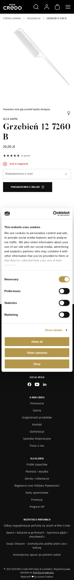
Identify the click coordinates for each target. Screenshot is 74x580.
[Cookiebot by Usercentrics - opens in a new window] (53, 213)
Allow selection (37, 352)
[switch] (64, 291)
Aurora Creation (46, 576)
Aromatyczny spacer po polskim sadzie (37, 554)
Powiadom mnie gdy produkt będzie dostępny (26, 109)
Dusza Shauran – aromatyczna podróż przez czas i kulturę (37, 545)
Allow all (37, 341)
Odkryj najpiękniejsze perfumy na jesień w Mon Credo (37, 525)
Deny (37, 363)
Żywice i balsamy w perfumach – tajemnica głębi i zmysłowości (37, 534)
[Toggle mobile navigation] (68, 7)
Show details (53, 330)
